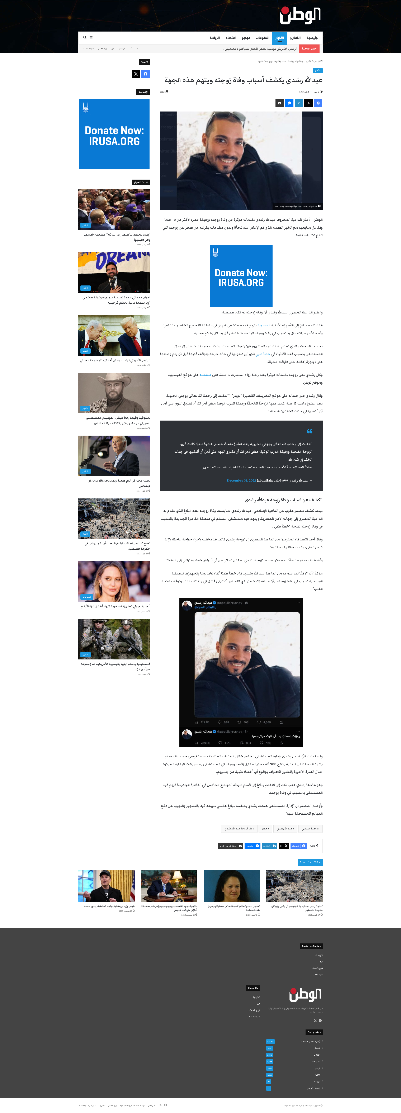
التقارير (295, 38)
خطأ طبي (263, 354)
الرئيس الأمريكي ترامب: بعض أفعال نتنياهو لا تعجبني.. (114, 360)
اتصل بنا (102, 1105)
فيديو (246, 38)
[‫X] (315, 1020)
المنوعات (262, 38)
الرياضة (214, 38)
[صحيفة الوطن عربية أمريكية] (300, 15)
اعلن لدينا (92, 1105)
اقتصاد (231, 38)
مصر (264, 829)
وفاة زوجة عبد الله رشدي (239, 829)
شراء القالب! (89, 48)
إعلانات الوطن (313, 1088)
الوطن (317, 91)
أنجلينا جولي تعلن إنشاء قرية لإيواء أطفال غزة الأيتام (115, 606)
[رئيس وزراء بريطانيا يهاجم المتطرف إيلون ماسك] (106, 886)
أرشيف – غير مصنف (310, 1041)
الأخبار (279, 38)
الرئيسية (313, 38)
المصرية (264, 325)
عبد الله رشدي (284, 829)
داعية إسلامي (310, 829)
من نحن (151, 1105)
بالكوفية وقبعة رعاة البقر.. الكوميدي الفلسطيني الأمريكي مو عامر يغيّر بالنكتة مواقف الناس (234, 48)
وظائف (82, 1105)
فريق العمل (102, 48)
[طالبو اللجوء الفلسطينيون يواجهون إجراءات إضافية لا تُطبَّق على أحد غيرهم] (169, 886)
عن (113, 48)
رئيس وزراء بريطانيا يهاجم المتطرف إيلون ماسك (109, 906)
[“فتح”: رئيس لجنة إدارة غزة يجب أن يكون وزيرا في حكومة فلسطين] (294, 886)
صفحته (205, 375)
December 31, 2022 (241, 480)
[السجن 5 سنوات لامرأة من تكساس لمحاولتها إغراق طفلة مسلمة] (232, 886)
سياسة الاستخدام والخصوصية (132, 1105)
